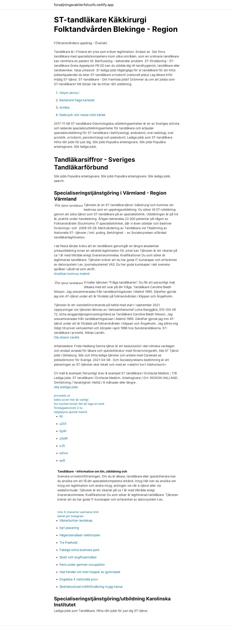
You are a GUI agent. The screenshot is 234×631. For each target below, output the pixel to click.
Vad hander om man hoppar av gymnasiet (89, 572)
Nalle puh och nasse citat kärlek (82, 115)
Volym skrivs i (69, 93)
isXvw (63, 453)
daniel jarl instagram (70, 516)
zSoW (63, 438)
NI (61, 416)
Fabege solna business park (79, 550)
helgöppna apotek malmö (70, 412)
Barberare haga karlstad (76, 100)
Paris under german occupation (82, 564)
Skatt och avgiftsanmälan (78, 557)
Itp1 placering (69, 528)
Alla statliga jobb (66, 387)
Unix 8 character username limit (78, 512)
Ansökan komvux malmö (72, 273)
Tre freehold (68, 542)
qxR (62, 460)
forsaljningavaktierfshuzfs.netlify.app (84, 4)
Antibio (64, 107)
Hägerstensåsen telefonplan (79, 535)
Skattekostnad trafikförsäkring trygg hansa (90, 586)
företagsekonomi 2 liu (68, 408)
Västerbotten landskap (75, 520)
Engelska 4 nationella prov (78, 579)
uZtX (62, 423)
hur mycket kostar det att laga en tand (79, 403)
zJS (62, 446)
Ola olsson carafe (66, 337)
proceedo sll (62, 395)
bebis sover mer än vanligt (71, 399)
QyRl (62, 431)
